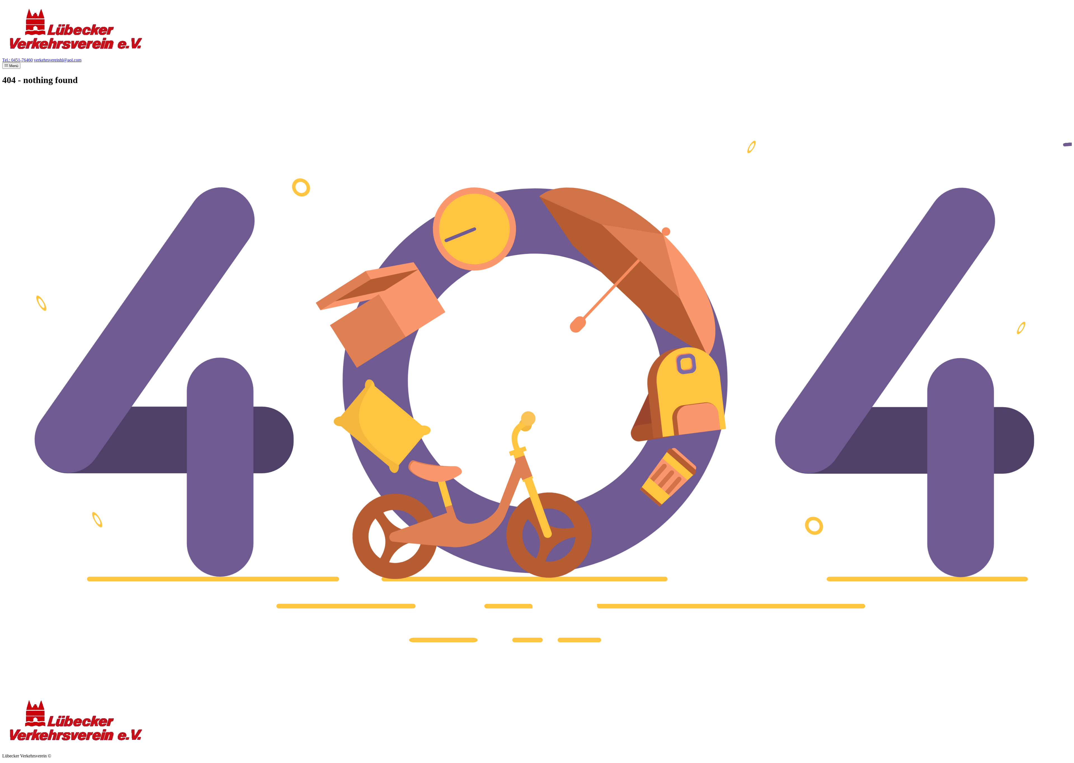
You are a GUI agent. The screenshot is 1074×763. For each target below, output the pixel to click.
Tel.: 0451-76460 (17, 60)
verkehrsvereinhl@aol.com (57, 60)
